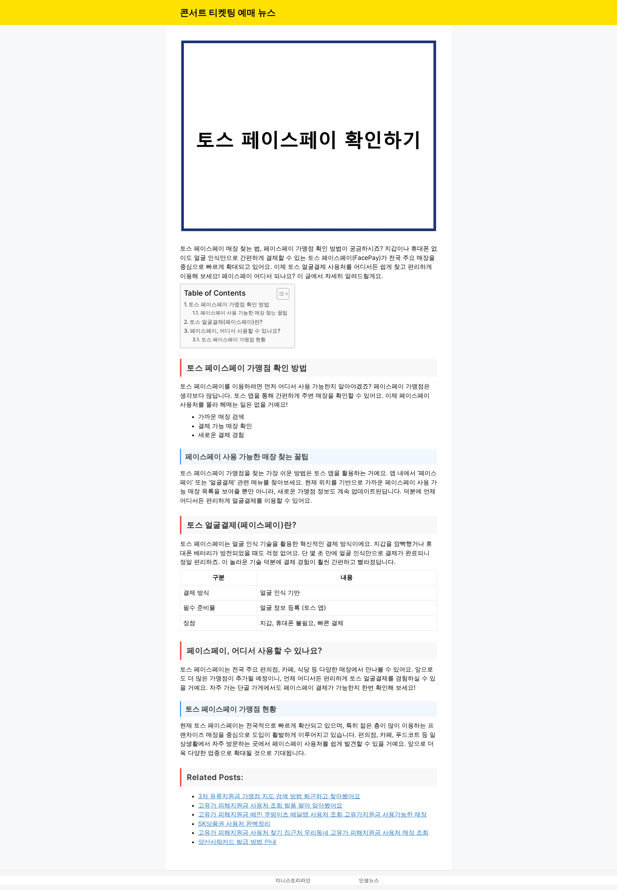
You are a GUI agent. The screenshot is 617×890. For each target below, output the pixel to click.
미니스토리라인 (293, 880)
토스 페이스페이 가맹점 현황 (233, 339)
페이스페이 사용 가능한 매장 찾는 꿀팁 (243, 313)
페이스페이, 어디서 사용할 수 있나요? (235, 330)
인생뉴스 (369, 880)
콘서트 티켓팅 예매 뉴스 (228, 12)
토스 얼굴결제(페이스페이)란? (226, 321)
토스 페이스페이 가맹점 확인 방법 (229, 304)
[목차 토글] (279, 294)
